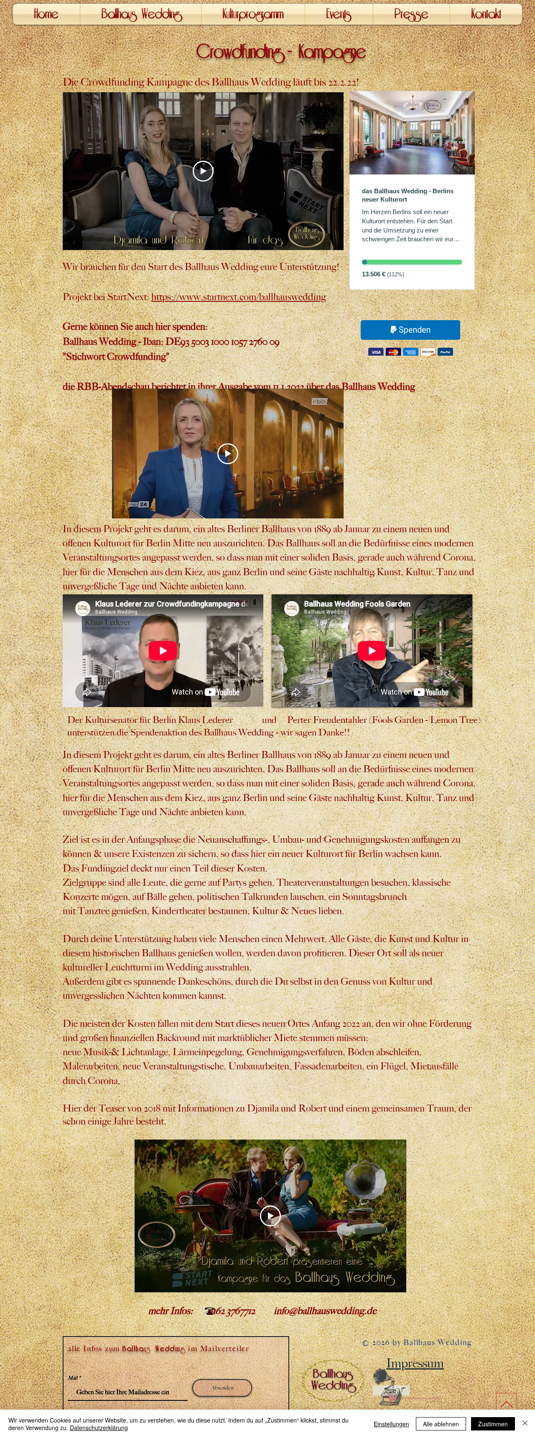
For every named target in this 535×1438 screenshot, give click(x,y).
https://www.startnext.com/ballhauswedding (238, 297)
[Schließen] (525, 1423)
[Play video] (203, 171)
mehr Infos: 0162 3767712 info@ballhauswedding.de (219, 1311)
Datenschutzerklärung (99, 1427)
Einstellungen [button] (391, 1424)
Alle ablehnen (441, 1424)
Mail (72, 1377)
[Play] (393, 1398)
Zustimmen (493, 1424)
